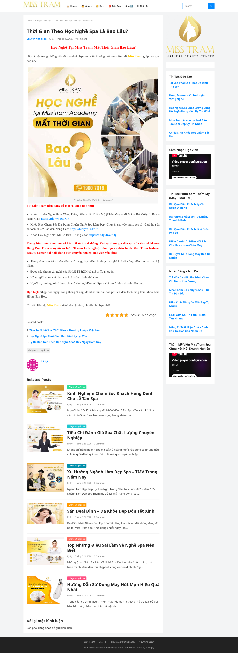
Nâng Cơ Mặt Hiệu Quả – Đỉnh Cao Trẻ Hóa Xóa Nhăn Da (188, 329)
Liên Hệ (102, 641)
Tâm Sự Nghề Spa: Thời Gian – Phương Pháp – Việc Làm (65, 330)
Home (29, 20)
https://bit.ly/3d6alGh (55, 218)
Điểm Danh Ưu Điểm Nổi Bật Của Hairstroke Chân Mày (187, 243)
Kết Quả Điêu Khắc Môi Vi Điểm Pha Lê (189, 230)
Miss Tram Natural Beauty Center (107, 647)
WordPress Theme (133, 647)
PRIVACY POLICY (146, 641)
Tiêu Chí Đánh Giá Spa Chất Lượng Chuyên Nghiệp (110, 435)
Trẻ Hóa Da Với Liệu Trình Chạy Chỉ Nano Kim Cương (189, 279)
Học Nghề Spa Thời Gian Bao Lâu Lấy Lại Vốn (58, 336)
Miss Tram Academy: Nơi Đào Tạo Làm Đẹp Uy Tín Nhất (188, 122)
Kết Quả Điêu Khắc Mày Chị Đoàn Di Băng (186, 206)
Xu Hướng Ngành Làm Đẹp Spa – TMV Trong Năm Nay (112, 474)
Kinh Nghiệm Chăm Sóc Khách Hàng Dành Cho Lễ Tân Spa (110, 395)
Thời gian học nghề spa (38, 350)
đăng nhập (44, 628)
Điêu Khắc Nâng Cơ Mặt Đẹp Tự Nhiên (189, 304)
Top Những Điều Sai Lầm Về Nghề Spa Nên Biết (110, 547)
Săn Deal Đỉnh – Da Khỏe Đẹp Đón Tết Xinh (110, 511)
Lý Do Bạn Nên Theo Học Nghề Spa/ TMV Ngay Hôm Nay (65, 342)
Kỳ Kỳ (51, 38)
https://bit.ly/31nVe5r (84, 229)
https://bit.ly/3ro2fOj (102, 235)
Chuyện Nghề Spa (43, 20)
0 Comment (81, 38)
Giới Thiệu (89, 641)
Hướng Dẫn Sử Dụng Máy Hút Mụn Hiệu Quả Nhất (113, 587)
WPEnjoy (150, 647)
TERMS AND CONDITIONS (122, 641)
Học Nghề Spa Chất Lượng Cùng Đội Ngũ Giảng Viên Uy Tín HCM (189, 109)
